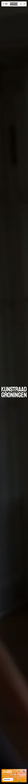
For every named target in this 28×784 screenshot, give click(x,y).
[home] (13, 3)
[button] (5, 4)
